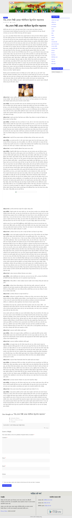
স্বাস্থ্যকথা (53, 37)
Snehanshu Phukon (15, 418)
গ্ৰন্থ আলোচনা (53, 26)
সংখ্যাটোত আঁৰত (54, 48)
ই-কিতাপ (53, 50)
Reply (47, 428)
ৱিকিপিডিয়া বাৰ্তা (54, 57)
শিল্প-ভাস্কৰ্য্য (53, 63)
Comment (4, 437)
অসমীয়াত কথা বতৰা (48, 500)
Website (4, 474)
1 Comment (13, 22)
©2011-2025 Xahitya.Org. (36, 517)
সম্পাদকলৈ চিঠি (54, 42)
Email (4, 466)
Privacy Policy (4, 511)
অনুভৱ (52, 35)
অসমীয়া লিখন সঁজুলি (55, 20)
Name (4, 458)
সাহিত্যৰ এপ (53, 22)
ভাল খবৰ (53, 59)
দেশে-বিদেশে (53, 24)
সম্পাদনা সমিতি (54, 46)
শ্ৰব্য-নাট (52, 53)
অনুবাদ (52, 40)
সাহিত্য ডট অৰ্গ (47, 503)
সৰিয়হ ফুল (53, 61)
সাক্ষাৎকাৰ (5, 17)
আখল (52, 29)
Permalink (13, 422)
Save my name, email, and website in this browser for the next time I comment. (22, 482)
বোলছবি (52, 31)
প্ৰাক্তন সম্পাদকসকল (55, 44)
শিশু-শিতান (53, 55)
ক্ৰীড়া (52, 33)
